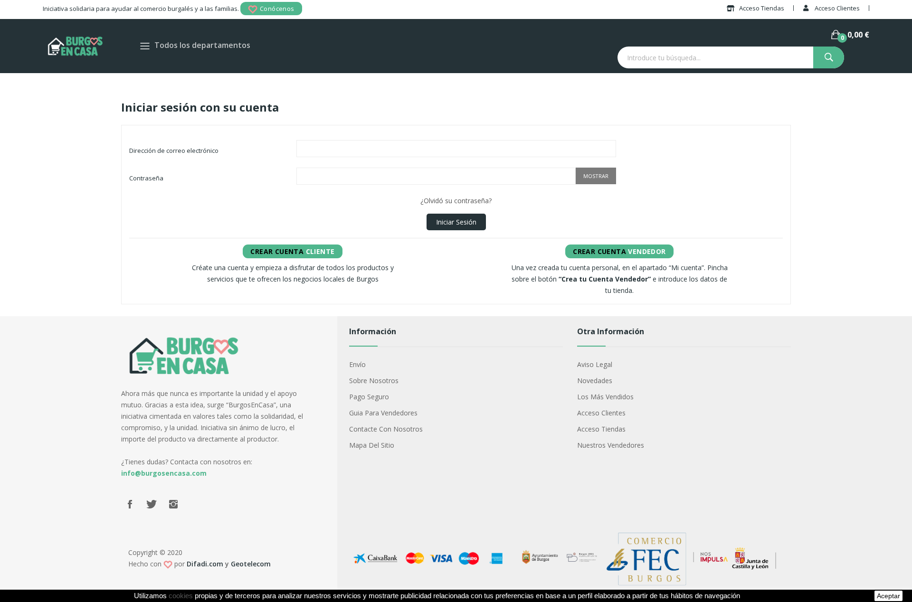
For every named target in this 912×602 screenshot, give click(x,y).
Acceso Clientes (601, 412)
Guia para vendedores (383, 412)
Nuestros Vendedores (610, 445)
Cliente (292, 251)
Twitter (151, 504)
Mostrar (595, 175)
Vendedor (619, 251)
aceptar (888, 596)
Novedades (594, 380)
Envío (357, 364)
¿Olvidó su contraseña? (456, 200)
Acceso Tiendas (601, 428)
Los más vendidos (605, 396)
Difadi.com (205, 563)
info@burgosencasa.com (164, 473)
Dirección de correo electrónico (173, 150)
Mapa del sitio (371, 445)
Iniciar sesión (456, 221)
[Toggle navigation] (144, 45)
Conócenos (277, 8)
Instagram (173, 504)
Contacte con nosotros (386, 428)
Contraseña (146, 178)
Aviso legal (594, 364)
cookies (181, 596)
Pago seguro (369, 396)
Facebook (129, 504)
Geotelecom (251, 563)
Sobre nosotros (374, 380)
